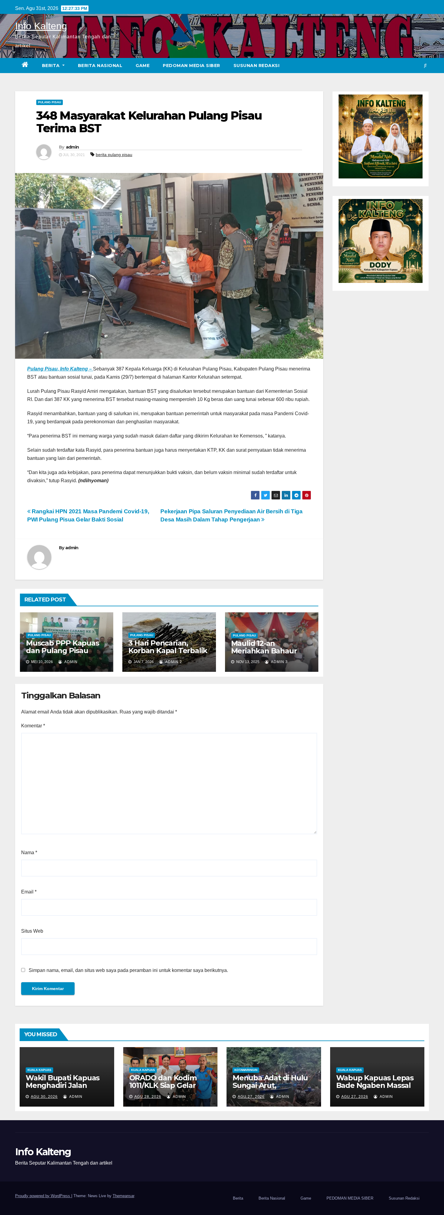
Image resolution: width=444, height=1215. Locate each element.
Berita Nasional (100, 65)
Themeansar (123, 1196)
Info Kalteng (41, 26)
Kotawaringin (245, 1070)
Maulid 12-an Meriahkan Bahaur (264, 647)
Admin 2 (173, 662)
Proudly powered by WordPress (43, 1196)
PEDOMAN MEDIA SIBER (191, 65)
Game (143, 65)
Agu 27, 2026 (251, 1097)
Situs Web (32, 931)
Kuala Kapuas (39, 1070)
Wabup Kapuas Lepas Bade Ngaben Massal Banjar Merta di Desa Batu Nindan (374, 1089)
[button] (425, 65)
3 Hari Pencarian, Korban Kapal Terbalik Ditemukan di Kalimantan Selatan (167, 654)
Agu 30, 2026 (44, 1097)
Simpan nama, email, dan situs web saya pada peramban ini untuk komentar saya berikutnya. (128, 970)
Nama (29, 852)
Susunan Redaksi (256, 65)
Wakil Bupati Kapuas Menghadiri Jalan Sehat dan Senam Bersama (62, 1089)
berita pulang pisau (114, 154)
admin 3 (279, 662)
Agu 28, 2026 (147, 1097)
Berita (51, 65)
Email (29, 891)
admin (72, 147)
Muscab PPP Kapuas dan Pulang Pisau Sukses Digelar (62, 650)
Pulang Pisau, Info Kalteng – (60, 368)
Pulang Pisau (49, 102)
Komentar (33, 725)
